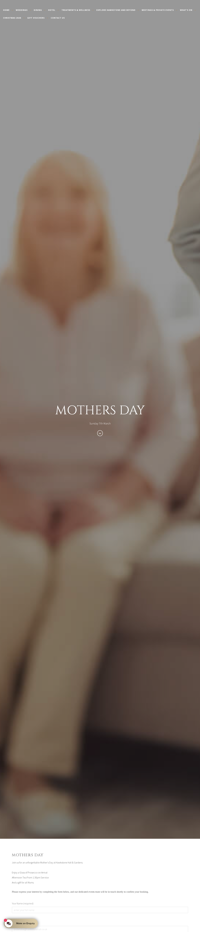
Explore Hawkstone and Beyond (115, 10)
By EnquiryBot (24, 923)
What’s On (186, 10)
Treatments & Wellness (76, 10)
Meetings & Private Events (158, 10)
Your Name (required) (22, 903)
